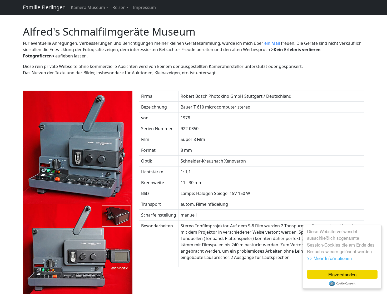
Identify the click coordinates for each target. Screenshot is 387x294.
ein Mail (272, 43)
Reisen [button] (119, 7)
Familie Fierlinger (43, 7)
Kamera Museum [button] (88, 7)
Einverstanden (342, 274)
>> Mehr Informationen (329, 258)
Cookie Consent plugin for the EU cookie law (342, 283)
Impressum (144, 7)
